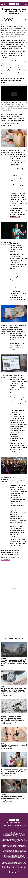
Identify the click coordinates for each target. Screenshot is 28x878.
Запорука (4, 57)
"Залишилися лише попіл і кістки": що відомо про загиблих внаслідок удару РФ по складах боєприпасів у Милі (14, 662)
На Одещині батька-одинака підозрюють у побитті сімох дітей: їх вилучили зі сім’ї (13, 798)
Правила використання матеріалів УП (14, 827)
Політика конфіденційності (19, 825)
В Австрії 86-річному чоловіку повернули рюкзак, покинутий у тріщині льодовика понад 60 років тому (12, 719)
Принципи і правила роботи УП (10, 828)
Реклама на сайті (6, 825)
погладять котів (15, 217)
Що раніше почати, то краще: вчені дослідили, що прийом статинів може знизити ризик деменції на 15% (13, 691)
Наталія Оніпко (9, 16)
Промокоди (22, 828)
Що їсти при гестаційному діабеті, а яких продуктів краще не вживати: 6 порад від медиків (14, 771)
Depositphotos (5, 560)
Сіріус (12, 199)
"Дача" (24, 170)
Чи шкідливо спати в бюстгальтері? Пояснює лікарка (14, 746)
